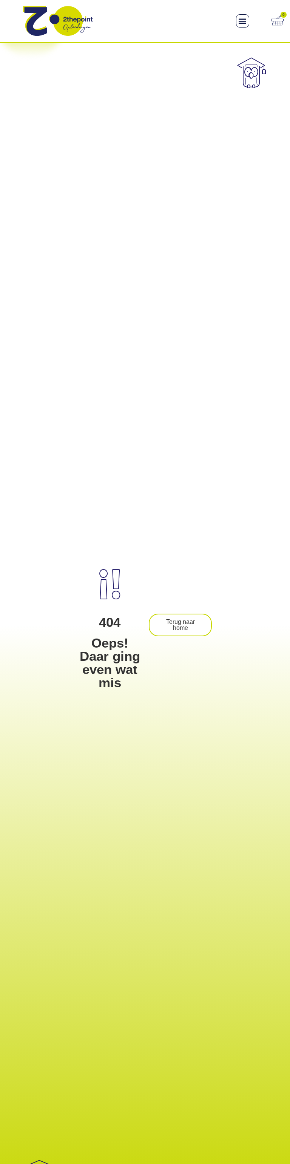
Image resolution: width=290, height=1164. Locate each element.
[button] (242, 21)
